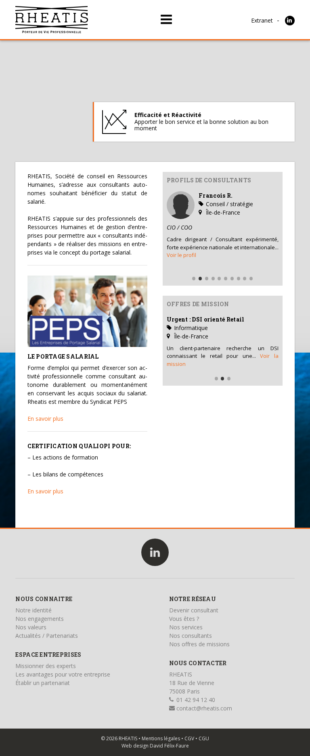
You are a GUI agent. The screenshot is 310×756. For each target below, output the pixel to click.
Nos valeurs (30, 627)
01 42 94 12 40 (195, 700)
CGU (204, 738)
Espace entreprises (48, 654)
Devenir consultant (193, 610)
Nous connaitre (43, 599)
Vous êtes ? (184, 618)
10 (251, 278)
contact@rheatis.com (203, 708)
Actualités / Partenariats (46, 635)
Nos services (186, 627)
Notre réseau (192, 599)
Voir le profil (181, 255)
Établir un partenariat (42, 683)
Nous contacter (198, 663)
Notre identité (33, 610)
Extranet (262, 20)
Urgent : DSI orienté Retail (206, 319)
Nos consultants (190, 635)
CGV (189, 738)
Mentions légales (161, 738)
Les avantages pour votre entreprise (62, 674)
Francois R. (215, 195)
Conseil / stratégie (228, 204)
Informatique (190, 328)
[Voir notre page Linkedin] (290, 20)
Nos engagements (39, 618)
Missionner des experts (45, 666)
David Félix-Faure (169, 745)
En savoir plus (45, 418)
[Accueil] (51, 19)
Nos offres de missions (199, 644)
